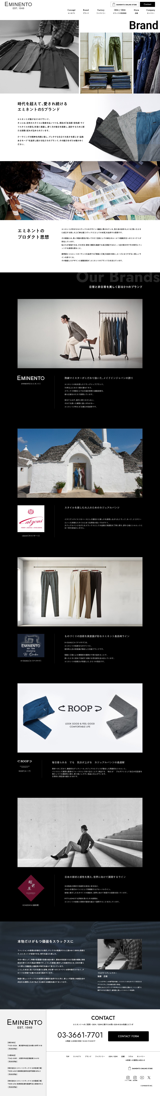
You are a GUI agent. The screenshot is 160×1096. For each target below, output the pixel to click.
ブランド (88, 1056)
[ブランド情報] (128, 1077)
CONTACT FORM (128, 1036)
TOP (67, 1056)
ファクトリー (100, 1056)
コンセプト (77, 1056)
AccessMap (13, 1049)
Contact (147, 4)
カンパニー (141, 1056)
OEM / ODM (113, 1056)
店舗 (122, 1056)
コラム (130, 1056)
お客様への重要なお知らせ (135, 1060)
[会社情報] (135, 1077)
